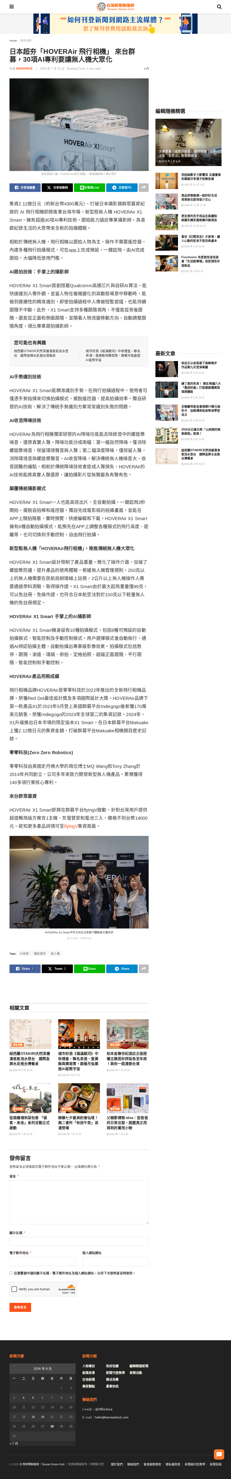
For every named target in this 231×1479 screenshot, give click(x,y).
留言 (14, 1176)
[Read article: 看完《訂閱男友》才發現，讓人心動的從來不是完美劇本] (166, 243)
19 (33, 1417)
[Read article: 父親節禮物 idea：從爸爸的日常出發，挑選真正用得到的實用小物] (128, 1098)
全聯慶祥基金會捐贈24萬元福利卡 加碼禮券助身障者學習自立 (200, 410)
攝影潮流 (40, 953)
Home (13, 40)
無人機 (55, 953)
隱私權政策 (173, 1464)
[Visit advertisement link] (115, 24)
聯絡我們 (133, 1464)
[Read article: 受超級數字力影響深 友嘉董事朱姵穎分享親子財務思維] (166, 181)
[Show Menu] (11, 7)
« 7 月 (13, 1443)
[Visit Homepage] (115, 6)
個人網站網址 (92, 1253)
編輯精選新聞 (138, 1366)
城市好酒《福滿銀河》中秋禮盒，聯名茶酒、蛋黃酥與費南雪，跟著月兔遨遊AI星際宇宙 (113, 355)
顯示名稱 (17, 1233)
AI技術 (24, 953)
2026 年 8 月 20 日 (22, 1070)
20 (42, 1417)
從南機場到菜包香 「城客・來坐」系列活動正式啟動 (29, 1123)
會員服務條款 (152, 1464)
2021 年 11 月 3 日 (193, 184)
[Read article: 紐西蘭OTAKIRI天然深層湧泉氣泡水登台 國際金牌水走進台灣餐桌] (30, 1034)
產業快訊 (112, 1386)
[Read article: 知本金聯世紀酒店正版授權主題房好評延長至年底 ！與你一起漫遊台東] (128, 1034)
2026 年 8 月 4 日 (70, 1075)
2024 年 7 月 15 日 (52, 68)
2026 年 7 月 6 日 (170, 161)
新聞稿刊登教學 (195, 1464)
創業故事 (88, 1372)
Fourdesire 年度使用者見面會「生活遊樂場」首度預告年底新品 (200, 261)
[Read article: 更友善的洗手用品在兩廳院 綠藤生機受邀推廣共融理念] (166, 222)
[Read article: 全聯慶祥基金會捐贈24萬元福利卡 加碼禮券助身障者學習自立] (166, 413)
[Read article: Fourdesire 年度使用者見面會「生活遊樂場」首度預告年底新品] (166, 263)
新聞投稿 (216, 1464)
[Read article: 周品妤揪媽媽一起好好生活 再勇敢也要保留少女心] (166, 201)
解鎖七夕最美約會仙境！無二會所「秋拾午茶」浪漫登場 (78, 1123)
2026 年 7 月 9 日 (118, 1134)
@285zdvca (104, 1409)
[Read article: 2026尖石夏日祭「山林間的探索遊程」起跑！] (166, 436)
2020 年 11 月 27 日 (194, 205)
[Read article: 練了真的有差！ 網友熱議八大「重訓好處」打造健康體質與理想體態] (166, 390)
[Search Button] (219, 7)
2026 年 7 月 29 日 (119, 1070)
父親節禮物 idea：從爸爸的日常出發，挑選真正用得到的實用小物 (127, 1123)
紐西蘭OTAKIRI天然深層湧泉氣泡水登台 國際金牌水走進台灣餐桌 (29, 1059)
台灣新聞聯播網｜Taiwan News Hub (42, 1464)
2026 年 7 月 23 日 (22, 1134)
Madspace (24, 68)
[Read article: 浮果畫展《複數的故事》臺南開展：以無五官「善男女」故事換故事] (188, 142)
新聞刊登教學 (115, 1372)
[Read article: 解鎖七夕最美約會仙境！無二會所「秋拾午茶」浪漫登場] (79, 1098)
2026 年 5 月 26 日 (193, 246)
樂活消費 (26, 40)
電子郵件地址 (20, 1253)
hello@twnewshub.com (112, 1417)
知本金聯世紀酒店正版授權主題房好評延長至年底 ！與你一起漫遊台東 (127, 1059)
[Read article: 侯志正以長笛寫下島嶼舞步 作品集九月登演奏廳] (166, 369)
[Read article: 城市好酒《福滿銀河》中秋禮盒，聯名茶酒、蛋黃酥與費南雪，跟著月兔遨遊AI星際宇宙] (79, 1034)
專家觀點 (88, 1386)
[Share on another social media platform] (144, 187)
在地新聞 (88, 1379)
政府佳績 (112, 1366)
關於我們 (117, 1464)
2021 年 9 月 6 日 (193, 271)
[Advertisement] (79, 987)
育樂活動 (135, 1372)
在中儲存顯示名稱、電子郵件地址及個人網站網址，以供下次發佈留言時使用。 (75, 1273)
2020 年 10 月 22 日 (194, 226)
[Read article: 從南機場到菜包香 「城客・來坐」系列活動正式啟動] (30, 1098)
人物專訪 (88, 1366)
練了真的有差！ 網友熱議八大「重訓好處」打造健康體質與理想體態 (201, 387)
